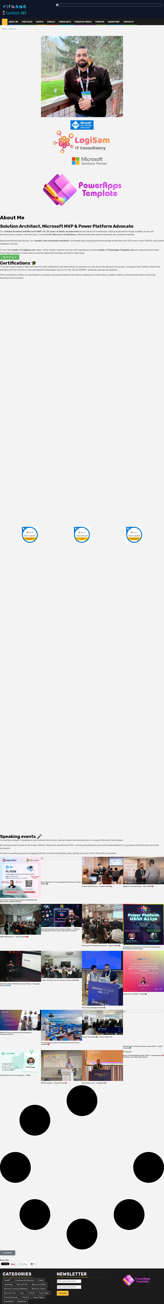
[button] (1, 552)
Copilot (51, 22)
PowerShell (8, 1301)
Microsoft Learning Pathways (16, 1289)
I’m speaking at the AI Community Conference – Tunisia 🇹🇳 (61, 1043)
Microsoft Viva (10, 1293)
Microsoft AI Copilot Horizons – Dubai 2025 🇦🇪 (101, 945)
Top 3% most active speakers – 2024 (15, 1075)
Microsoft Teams (38, 1289)
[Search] (160, 21)
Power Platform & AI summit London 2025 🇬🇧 (60, 980)
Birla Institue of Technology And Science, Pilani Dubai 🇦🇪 (61, 883)
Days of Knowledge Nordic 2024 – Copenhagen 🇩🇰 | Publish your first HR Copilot (143, 1056)
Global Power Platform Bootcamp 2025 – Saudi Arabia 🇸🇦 (142, 1047)
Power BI (99, 22)
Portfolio (27, 22)
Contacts (129, 22)
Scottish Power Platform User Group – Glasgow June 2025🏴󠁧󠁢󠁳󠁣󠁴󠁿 (20, 984)
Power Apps (65, 22)
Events (39, 22)
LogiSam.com (28, 250)
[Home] (4, 22)
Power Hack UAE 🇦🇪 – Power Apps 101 (97, 1037)
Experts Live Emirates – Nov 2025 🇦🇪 (138, 886)
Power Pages (38, 1297)
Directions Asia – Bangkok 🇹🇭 (94, 1083)
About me (13, 22)
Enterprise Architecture (24, 1280)
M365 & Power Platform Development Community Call (16, 1033)
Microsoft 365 (22, 1284)
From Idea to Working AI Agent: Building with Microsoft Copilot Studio (18, 900)
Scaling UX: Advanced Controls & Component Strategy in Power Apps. (142, 948)
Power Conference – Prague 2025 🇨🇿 (97, 886)
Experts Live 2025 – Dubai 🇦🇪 (135, 994)
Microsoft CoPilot (39, 1284)
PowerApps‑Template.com (121, 250)
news (22, 1293)
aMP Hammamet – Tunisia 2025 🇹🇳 (14, 937)
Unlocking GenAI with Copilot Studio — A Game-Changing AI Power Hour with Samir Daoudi (60, 930)
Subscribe (62, 1293)
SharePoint (114, 22)
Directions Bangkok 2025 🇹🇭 (93, 1008)
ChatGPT (7, 1280)
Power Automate (83, 22)
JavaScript (8, 1284)
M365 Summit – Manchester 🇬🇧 (54, 1083)
